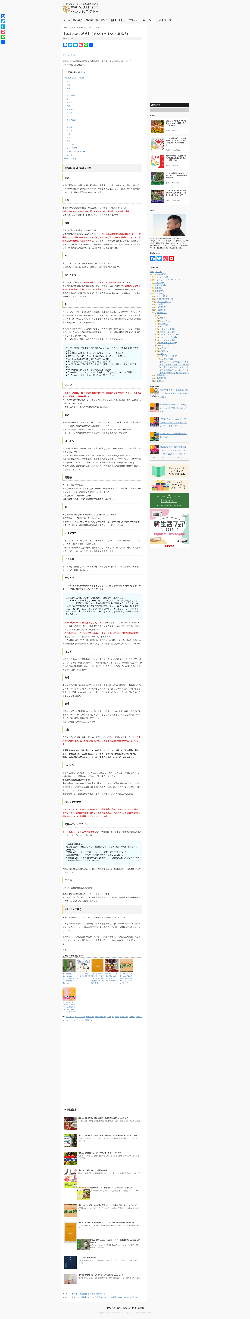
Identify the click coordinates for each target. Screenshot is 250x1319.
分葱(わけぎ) (100, 1016)
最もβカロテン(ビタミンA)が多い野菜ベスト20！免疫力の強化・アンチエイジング (126, 978)
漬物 (68, 88)
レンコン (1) (164, 345)
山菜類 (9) (161, 307)
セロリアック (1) (167, 329)
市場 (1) (158, 288)
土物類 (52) (162, 304)
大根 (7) (162, 353)
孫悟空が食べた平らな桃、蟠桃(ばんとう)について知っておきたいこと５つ (174, 408)
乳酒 (68, 106)
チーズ (69, 102)
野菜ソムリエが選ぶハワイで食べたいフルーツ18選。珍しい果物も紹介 (176, 123)
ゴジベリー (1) (161, 277)
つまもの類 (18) (164, 302)
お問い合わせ (118, 20)
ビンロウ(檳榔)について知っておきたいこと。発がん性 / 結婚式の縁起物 (176, 175)
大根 (68, 141)
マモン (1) (159, 282)
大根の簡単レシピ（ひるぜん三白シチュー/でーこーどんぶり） (112, 1188)
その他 (69, 155)
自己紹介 (78, 20)
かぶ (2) (162, 315)
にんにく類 (80, 1016)
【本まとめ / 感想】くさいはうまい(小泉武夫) (182, 367)
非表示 (81, 72)
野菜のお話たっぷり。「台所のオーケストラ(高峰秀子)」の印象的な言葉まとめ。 (69, 978)
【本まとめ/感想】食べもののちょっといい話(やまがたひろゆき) (101, 1275)
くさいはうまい (69, 55)
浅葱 (68, 137)
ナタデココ (71, 120)
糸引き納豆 (71, 95)
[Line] (3, 37)
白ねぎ (69, 130)
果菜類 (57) (162, 310)
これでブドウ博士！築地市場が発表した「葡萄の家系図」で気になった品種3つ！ (174, 393)
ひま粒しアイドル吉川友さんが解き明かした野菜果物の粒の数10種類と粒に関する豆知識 (69, 1007)
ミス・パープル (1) (168, 337)
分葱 (68, 134)
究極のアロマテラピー (76, 152)
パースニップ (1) (167, 332)
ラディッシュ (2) (167, 340)
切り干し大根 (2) (169, 356)
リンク (104, 20)
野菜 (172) (159, 293)
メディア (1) (160, 285)
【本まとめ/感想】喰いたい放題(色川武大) (93, 1170)
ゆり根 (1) (163, 323)
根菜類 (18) (162, 312)
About (89, 20)
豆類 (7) (160, 381)
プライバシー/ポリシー (141, 20)
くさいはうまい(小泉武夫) (80, 1020)
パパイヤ (70, 145)
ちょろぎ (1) (164, 321)
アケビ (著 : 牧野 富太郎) (87, 1257)
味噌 (68, 85)
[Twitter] (3, 21)
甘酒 (68, 81)
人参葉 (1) (163, 351)
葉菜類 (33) (162, 378)
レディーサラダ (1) (168, 343)
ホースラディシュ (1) (169, 334)
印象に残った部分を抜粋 (74, 78)
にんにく (70, 1016)
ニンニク (70, 127)
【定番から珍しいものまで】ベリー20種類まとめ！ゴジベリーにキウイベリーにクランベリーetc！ (174, 422)
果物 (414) (159, 291)
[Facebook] (3, 16)
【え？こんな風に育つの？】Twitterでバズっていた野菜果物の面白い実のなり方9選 (107, 1135)
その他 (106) (160, 274)
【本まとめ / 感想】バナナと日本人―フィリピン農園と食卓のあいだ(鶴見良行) (97, 978)
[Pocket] (3, 31)
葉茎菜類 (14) (163, 375)
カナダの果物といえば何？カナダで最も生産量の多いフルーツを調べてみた (176, 158)
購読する (156, 105)
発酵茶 (69, 113)
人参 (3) (162, 348)
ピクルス (70, 123)
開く (152, 271)
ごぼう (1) (163, 318)
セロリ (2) (163, 326)
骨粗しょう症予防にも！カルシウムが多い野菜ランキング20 (99, 1153)
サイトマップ (164, 20)
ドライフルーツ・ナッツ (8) (167, 280)
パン (68, 92)
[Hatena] (3, 26)
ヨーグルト (71, 109)
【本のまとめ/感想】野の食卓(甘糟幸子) (83, 976)
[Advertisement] (84, 1045)
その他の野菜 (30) (165, 299)
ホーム (66, 20)
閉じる (158, 271)
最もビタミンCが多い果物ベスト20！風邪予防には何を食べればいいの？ (111, 978)
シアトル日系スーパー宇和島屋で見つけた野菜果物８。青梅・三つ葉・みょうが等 (176, 193)
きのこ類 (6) (162, 296)
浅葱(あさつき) (121, 1016)
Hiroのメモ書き (70, 159)
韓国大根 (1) (167, 359)
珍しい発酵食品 (73, 148)
